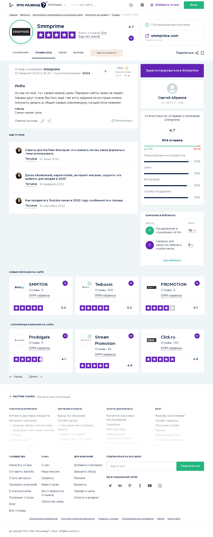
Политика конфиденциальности (78, 519)
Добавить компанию (88, 465)
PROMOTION (174, 285)
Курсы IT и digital (73, 434)
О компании (20, 53)
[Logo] (21, 32)
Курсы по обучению (72, 416)
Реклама (80, 478)
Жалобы (78, 53)
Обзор (63, 53)
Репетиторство (72, 444)
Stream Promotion (105, 340)
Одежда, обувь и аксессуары (33, 425)
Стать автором (20, 478)
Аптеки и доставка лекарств (29, 416)
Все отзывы (17, 511)
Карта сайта (174, 519)
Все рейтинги (172, 261)
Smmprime (52, 69)
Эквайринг (113, 425)
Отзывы (34, 290)
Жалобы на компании (170, 416)
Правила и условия (108, 519)
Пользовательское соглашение (138, 519)
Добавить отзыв (167, 5)
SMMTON (38, 285)
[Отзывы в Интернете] (31, 4)
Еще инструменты (106, 53)
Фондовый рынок (167, 445)
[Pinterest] (129, 486)
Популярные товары (23, 445)
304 (104, 33)
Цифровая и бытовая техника (33, 430)
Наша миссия (50, 471)
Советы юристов (167, 435)
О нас (46, 465)
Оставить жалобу (21, 471)
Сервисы (48, 478)
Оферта (160, 519)
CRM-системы (116, 429)
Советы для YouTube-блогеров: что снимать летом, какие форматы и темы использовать (75, 152)
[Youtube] (149, 486)
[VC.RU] (159, 486)
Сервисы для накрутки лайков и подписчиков (169, 245)
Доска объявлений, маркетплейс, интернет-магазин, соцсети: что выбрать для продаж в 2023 (73, 177)
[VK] (119, 486)
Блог (12, 504)
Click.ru (168, 337)
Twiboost (104, 285)
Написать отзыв (20, 465)
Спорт (17, 435)
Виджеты (80, 485)
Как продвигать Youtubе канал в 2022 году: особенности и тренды (74, 200)
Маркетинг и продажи (76, 439)
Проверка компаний (23, 485)
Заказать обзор (85, 471)
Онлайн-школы (68, 421)
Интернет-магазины (23, 421)
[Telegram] (109, 486)
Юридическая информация (43, 519)
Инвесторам (50, 485)
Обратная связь (53, 501)
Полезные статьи (21, 497)
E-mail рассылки (20, 491)
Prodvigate (39, 337)
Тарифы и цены (84, 491)
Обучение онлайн (167, 425)
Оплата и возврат (86, 497)
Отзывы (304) (43, 53)
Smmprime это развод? (97, 15)
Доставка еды (19, 440)
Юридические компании (123, 443)
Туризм (160, 430)
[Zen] (139, 486)
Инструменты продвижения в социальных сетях (58, 15)
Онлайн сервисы (166, 421)
